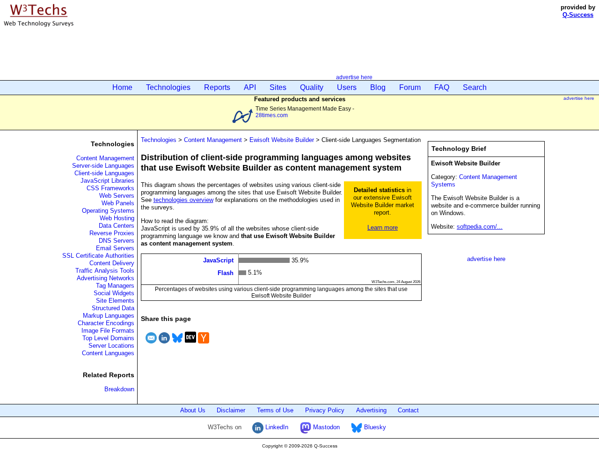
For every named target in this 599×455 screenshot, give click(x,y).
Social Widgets (114, 293)
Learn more (382, 227)
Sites (278, 87)
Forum (410, 87)
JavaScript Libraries (107, 180)
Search (475, 87)
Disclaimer (231, 410)
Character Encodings (106, 323)
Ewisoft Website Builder (281, 139)
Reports (217, 87)
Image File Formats (107, 330)
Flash (226, 272)
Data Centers (116, 225)
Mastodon (325, 427)
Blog (378, 87)
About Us (192, 410)
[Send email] (151, 344)
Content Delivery (111, 263)
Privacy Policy (324, 410)
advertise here (354, 77)
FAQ (441, 87)
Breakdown (119, 389)
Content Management (105, 158)
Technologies (168, 87)
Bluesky (374, 427)
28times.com (272, 115)
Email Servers (115, 248)
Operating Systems (108, 210)
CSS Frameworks (110, 188)
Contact (408, 410)
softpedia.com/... (480, 226)
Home (122, 87)
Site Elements (115, 300)
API (250, 87)
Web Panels (118, 203)
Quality (311, 87)
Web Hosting (117, 218)
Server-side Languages (103, 165)
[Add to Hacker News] (203, 344)
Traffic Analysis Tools (104, 270)
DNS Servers (116, 240)
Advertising (371, 410)
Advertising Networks (105, 278)
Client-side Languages (104, 173)
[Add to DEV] (190, 344)
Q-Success (577, 14)
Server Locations (111, 345)
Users (347, 87)
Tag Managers (115, 285)
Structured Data (113, 308)
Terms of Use (275, 410)
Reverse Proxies (111, 233)
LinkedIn (275, 427)
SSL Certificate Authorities (98, 255)
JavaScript (218, 260)
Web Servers (116, 195)
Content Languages (108, 353)
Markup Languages (108, 315)
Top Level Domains (108, 338)
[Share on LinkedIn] (164, 344)
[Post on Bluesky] (177, 344)
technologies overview (183, 199)
